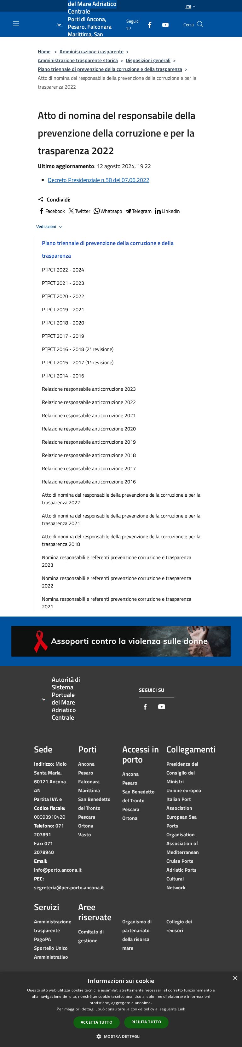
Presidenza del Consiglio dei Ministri (182, 772)
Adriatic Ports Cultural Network (181, 878)
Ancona (86, 764)
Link (181, 1009)
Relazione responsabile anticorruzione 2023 (89, 389)
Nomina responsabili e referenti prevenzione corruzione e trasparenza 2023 (116, 561)
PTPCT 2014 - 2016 (63, 375)
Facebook (55, 211)
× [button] (235, 978)
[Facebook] (147, 24)
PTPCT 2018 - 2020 (63, 322)
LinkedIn (171, 211)
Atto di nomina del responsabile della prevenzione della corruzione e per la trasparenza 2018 (121, 540)
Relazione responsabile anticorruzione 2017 (89, 468)
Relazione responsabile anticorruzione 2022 (89, 402)
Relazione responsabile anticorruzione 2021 (89, 415)
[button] (121, 1036)
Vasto (84, 834)
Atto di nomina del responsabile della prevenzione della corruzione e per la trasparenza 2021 (121, 519)
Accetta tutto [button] (96, 1022)
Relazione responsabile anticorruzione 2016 (89, 481)
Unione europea (183, 790)
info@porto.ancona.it (58, 870)
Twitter (82, 211)
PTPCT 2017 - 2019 (63, 336)
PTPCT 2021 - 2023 (63, 283)
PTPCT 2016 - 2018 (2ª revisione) (77, 349)
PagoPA (42, 939)
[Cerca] (200, 24)
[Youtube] (163, 24)
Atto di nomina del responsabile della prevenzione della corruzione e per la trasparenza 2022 (121, 498)
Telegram (142, 211)
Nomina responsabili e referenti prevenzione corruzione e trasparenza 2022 (116, 581)
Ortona (85, 825)
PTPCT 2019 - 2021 (63, 309)
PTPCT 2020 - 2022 (63, 296)
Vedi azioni (46, 226)
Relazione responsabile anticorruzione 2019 (89, 442)
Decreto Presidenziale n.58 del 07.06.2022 (98, 180)
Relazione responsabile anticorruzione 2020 (89, 428)
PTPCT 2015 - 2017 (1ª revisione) (77, 362)
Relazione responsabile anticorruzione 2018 (89, 455)
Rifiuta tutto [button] (146, 1022)
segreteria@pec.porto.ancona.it (69, 887)
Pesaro (85, 772)
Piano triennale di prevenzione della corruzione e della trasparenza (110, 69)
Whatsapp (111, 211)
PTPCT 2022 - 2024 (63, 269)
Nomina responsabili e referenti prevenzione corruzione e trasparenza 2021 (116, 602)
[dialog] (121, 1009)
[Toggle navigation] (16, 23)
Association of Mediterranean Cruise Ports (182, 852)
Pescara (86, 817)
